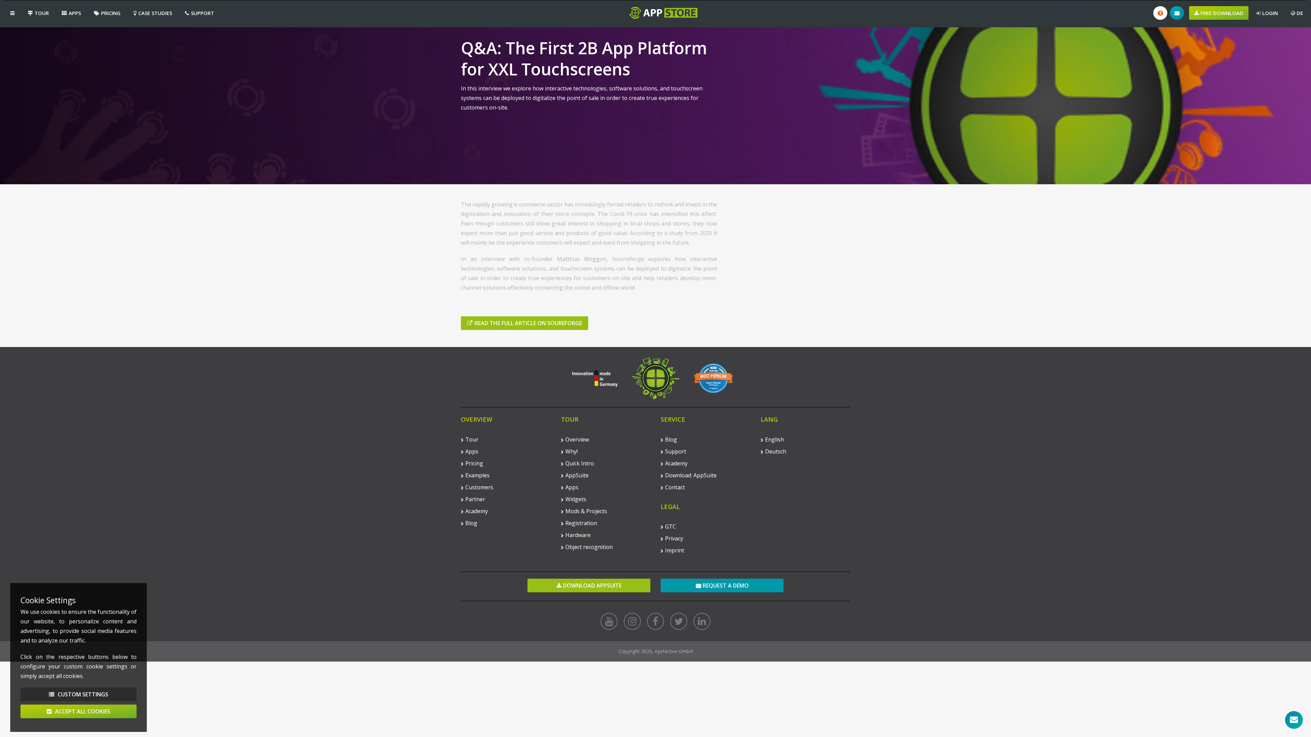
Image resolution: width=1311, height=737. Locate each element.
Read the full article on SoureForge (528, 323)
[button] (12, 13)
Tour (41, 13)
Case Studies (155, 13)
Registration (581, 523)
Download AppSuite (592, 585)
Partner (475, 499)
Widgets (575, 499)
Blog (471, 523)
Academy (476, 511)
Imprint (674, 550)
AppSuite (577, 475)
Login (1269, 13)
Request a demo (725, 585)
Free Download (1221, 13)
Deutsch (775, 451)
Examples (477, 475)
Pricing (111, 13)
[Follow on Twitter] (678, 621)
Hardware (578, 535)
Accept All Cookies (82, 711)
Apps (75, 13)
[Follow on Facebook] (655, 621)
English (774, 439)
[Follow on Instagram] (632, 621)
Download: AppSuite (691, 475)
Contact (675, 487)
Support (202, 13)
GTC (670, 526)
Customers (479, 487)
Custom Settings (82, 694)
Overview (577, 439)
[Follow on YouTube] (609, 621)
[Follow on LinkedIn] (701, 621)
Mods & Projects (586, 511)
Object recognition (589, 547)
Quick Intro (579, 463)
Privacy (674, 538)
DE (1299, 13)
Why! (571, 451)
